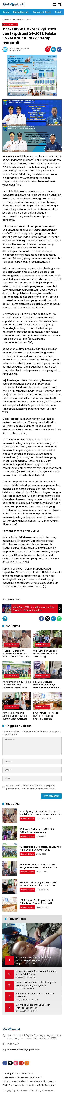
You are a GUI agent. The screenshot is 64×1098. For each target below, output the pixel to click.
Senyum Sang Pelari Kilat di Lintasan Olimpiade (35, 995)
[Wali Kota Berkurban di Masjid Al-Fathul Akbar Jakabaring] (47, 639)
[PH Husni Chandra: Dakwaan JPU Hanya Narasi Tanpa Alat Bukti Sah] (47, 670)
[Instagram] (15, 1063)
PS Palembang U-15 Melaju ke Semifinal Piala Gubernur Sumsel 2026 (16, 685)
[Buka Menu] (55, 4)
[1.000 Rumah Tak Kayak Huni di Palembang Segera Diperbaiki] (47, 701)
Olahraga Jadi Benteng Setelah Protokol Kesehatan (33, 1006)
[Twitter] (47, 618)
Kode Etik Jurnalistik (13, 1085)
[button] (60, 4)
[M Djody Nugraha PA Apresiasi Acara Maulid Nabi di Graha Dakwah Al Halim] (16, 639)
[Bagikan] (59, 49)
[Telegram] (53, 618)
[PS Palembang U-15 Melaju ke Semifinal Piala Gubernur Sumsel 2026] (16, 670)
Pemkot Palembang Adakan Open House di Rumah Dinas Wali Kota (15, 716)
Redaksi (26, 1073)
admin (12, 48)
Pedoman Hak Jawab (41, 1081)
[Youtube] (21, 1063)
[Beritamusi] (13, 4)
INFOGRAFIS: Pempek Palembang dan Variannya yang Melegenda (36, 984)
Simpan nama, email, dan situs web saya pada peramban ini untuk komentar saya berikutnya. (30, 787)
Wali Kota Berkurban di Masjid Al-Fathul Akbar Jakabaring (45, 653)
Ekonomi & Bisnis (10, 24)
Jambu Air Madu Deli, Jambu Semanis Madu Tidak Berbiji (36, 973)
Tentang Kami (10, 1073)
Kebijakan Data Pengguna (42, 1085)
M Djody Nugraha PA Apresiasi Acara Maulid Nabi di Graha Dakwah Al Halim (15, 653)
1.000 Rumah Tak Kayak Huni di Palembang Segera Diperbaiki (45, 716)
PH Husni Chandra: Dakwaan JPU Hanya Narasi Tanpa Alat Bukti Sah (46, 685)
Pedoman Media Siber (14, 1081)
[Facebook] (41, 618)
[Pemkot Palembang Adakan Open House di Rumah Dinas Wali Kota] (16, 701)
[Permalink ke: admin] (5, 49)
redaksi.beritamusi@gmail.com (23, 1049)
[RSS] (26, 1063)
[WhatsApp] (59, 618)
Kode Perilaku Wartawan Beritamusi (21, 1077)
